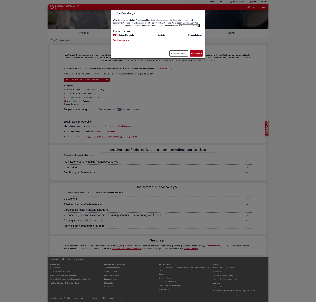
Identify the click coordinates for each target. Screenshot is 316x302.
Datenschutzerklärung (190, 25)
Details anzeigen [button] (120, 40)
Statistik (161, 35)
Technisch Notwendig (125, 35)
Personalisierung (195, 35)
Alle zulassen (196, 53)
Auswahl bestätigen (179, 53)
